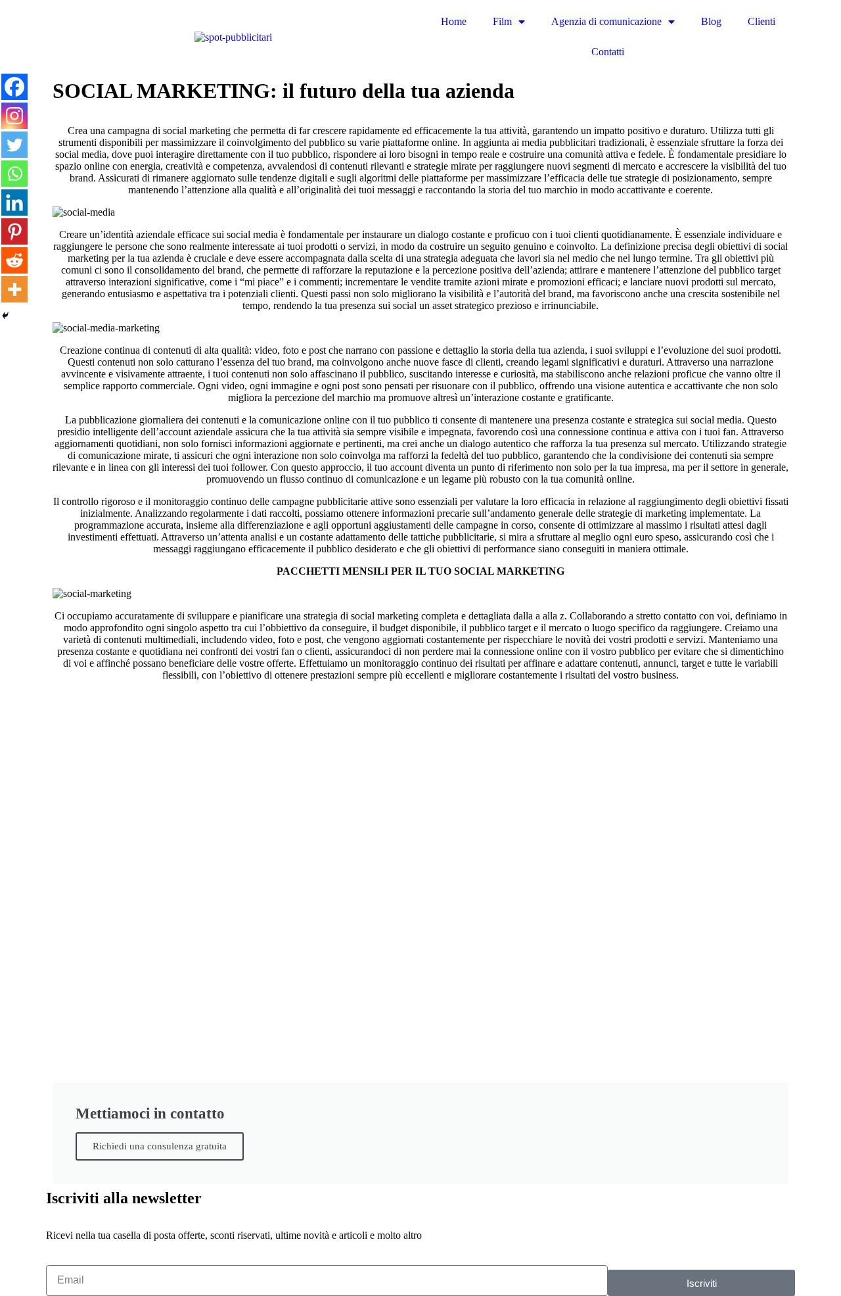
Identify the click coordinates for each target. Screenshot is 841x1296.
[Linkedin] (14, 202)
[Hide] (5, 315)
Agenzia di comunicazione (606, 21)
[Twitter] (14, 145)
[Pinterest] (14, 231)
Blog (711, 21)
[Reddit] (14, 260)
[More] (14, 289)
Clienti (761, 21)
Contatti (607, 51)
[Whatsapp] (14, 173)
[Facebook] (14, 87)
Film (502, 21)
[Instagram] (14, 116)
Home (453, 21)
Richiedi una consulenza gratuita (160, 1146)
